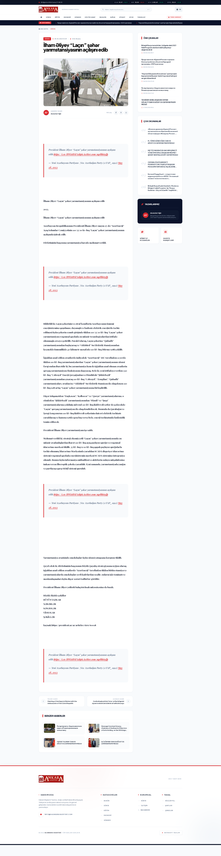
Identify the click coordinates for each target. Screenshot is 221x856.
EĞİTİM (106, 810)
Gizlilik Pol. (170, 801)
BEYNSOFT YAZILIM (172, 832)
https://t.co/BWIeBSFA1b (67, 154)
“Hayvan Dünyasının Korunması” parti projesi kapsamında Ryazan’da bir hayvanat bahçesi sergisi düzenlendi (160, 23)
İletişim (144, 805)
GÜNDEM (107, 820)
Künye (143, 801)
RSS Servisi (145, 810)
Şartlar (168, 805)
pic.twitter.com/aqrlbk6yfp (94, 154)
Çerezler (169, 810)
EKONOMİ (107, 815)
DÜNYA (53, 29)
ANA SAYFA (44, 29)
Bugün (106, 801)
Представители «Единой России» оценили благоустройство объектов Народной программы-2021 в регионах (79, 23)
